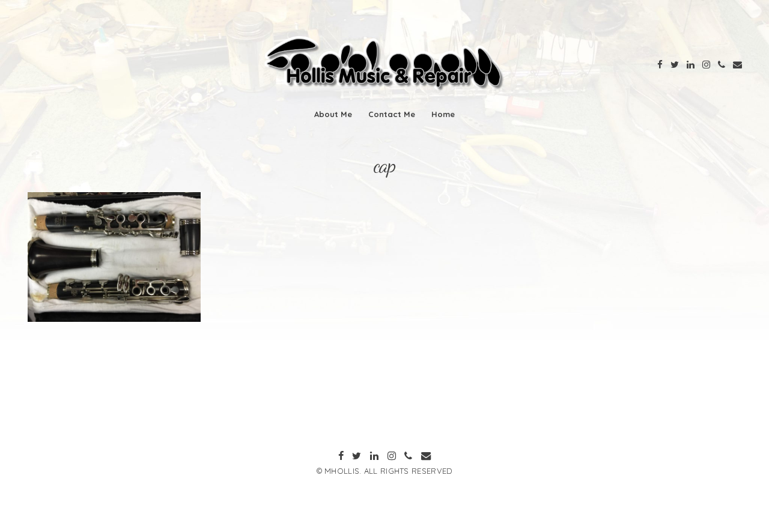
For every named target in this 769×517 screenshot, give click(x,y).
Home (443, 114)
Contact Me (391, 114)
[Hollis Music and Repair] (384, 87)
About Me (333, 114)
